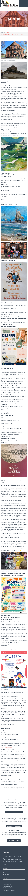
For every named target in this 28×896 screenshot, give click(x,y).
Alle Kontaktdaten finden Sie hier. (10, 882)
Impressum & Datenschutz (9, 890)
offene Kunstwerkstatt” (6, 747)
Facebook (6, 872)
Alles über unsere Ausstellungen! (14, 826)
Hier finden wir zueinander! (14, 840)
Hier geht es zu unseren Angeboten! (14, 811)
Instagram (6, 874)
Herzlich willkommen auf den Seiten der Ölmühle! (12, 34)
